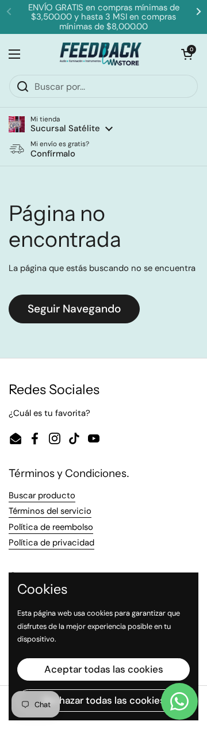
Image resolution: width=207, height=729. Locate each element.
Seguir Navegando (74, 308)
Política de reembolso (51, 527)
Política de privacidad (51, 542)
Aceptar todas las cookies (103, 669)
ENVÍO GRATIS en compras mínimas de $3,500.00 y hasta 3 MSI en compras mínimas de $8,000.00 (103, 17)
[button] (61, 124)
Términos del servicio (50, 511)
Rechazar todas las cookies (104, 700)
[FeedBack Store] (101, 54)
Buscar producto (42, 495)
